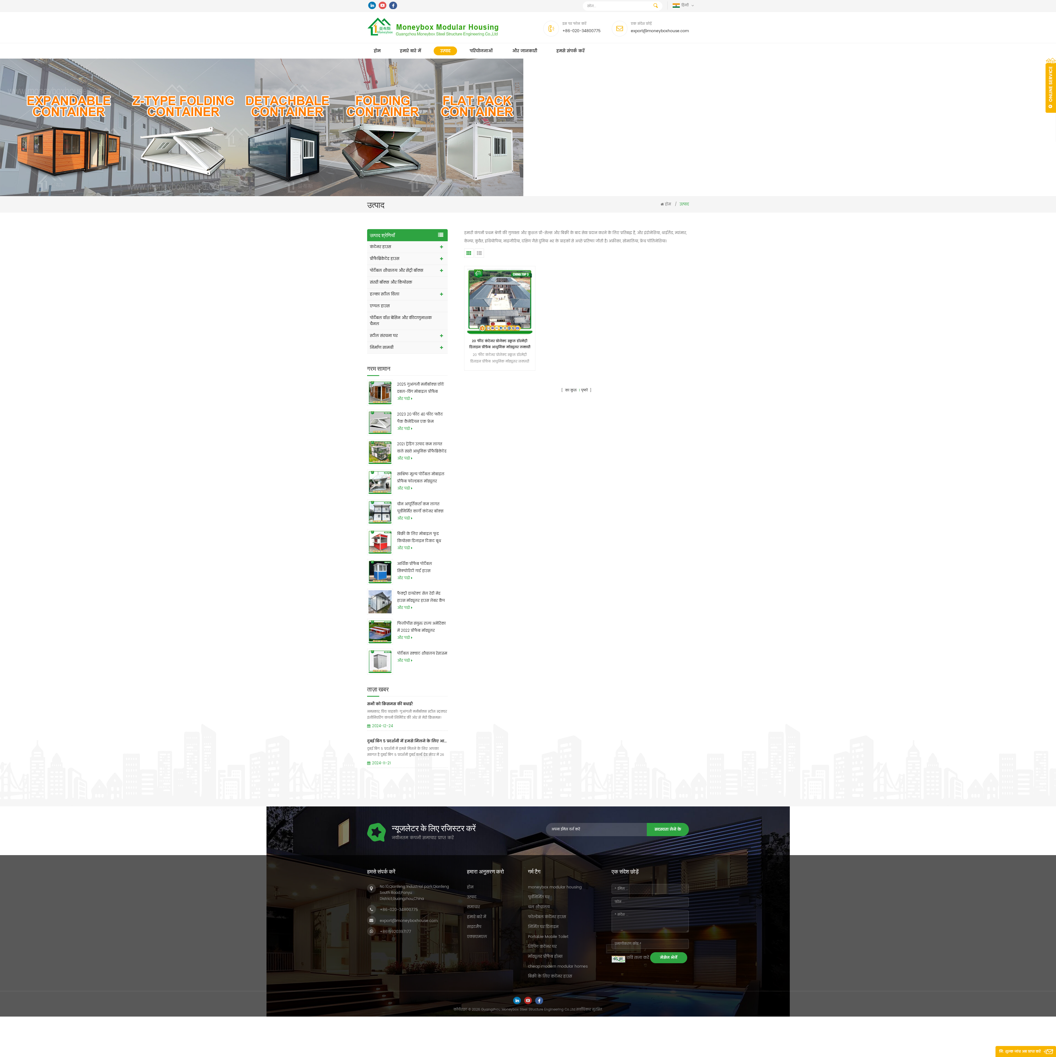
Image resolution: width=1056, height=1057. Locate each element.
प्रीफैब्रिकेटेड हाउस (384, 259)
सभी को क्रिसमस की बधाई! (390, 704)
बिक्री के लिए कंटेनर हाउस (550, 976)
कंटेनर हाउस (380, 247)
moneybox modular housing (555, 887)
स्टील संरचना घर (384, 336)
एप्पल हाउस (380, 306)
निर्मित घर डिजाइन (543, 927)
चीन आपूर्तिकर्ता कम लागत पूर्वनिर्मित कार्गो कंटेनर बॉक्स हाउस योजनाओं (420, 508)
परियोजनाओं (481, 51)
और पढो (403, 399)
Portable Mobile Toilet (548, 937)
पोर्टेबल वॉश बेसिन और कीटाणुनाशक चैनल (401, 321)
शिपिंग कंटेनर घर (542, 946)
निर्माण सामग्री (382, 347)
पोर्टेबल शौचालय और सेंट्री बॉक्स (396, 270)
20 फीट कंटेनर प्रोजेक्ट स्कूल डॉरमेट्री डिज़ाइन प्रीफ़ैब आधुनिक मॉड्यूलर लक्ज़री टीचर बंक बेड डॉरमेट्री (499, 344)
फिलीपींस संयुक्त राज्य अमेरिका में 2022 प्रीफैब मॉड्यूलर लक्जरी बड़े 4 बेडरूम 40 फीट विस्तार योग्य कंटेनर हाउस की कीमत (421, 628)
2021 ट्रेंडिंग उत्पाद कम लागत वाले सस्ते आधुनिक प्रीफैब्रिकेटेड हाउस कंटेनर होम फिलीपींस (422, 448)
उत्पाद (445, 51)
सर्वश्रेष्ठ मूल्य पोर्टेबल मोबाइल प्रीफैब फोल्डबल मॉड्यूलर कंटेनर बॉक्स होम (420, 478)
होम (377, 51)
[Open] (1051, 85)
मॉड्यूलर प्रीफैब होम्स (545, 956)
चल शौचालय (539, 907)
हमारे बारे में (410, 51)
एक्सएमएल (477, 937)
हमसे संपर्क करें (570, 51)
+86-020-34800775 (581, 31)
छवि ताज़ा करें (637, 957)
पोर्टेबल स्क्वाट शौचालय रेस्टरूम (422, 654)
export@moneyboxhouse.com (660, 31)
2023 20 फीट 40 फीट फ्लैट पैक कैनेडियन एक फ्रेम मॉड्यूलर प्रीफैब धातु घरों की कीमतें (420, 418)
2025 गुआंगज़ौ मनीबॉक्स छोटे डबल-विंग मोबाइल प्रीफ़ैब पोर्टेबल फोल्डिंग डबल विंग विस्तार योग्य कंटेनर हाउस (420, 389)
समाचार (473, 907)
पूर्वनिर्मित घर (538, 897)
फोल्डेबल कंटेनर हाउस (547, 917)
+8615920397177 (395, 932)
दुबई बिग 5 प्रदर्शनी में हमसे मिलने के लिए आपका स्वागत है (407, 741)
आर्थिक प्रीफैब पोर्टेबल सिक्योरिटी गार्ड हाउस (414, 567)
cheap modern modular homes (558, 966)
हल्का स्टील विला (384, 294)
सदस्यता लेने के (667, 829)
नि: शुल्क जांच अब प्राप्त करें (1020, 1051)
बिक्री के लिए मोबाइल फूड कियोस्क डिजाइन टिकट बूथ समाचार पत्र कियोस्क (419, 538)
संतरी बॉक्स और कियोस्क (391, 282)
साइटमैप (474, 927)
